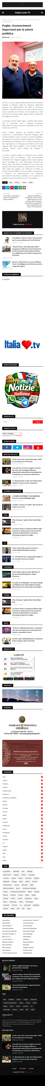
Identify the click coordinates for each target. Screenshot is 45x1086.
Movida (36, 892)
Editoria (36, 878)
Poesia (23, 812)
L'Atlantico (26, 939)
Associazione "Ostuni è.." (31, 920)
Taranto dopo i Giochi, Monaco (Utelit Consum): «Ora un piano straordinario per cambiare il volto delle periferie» (26, 976)
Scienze (22, 822)
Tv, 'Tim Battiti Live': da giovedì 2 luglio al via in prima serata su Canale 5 (27, 558)
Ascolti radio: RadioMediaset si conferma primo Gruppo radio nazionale (27, 640)
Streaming (23, 833)
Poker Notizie (6, 947)
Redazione (6, 37)
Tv (23, 843)
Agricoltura (6, 871)
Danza (20, 878)
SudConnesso (27, 950)
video (23, 860)
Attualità (29, 871)
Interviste (23, 794)
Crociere (23, 784)
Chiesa (23, 780)
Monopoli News (28, 942)
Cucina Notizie (6, 926)
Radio (23, 815)
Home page (6, 20)
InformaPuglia (27, 934)
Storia (5, 902)
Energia (14, 881)
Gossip (16, 885)
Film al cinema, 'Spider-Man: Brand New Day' (26, 521)
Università (27, 905)
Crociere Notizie (28, 923)
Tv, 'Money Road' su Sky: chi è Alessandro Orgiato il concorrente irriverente (27, 482)
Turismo (23, 839)
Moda (23, 801)
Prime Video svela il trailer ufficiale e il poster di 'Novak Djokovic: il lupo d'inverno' (26, 574)
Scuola (13, 898)
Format (34, 881)
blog (10, 182)
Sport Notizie (6, 950)
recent (24, 182)
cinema (23, 846)
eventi (23, 850)
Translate (18, 435)
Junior (18, 888)
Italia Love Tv (6, 937)
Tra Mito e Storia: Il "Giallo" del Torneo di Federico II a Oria (27, 506)
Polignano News (28, 947)
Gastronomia (23, 791)
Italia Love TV (22, 12)
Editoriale (6, 881)
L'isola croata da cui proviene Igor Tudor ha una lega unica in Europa (27, 460)
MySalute (26, 945)
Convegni (31, 875)
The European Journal (9, 953)
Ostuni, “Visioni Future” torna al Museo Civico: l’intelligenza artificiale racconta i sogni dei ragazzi (27, 264)
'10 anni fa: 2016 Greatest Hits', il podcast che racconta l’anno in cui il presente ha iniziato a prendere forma (27, 630)
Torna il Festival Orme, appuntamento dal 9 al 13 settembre (26, 986)
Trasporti (6, 905)
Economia (28, 878)
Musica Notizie (7, 945)
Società (20, 898)
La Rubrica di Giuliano (23, 798)
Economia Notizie (7, 928)
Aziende (16, 875)
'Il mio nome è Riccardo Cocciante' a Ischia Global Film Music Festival (25, 549)
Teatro (23, 836)
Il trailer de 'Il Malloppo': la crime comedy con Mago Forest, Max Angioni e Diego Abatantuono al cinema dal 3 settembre (27, 585)
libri (23, 857)
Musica (23, 805)
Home (14, 1068)
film (23, 853)
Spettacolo (23, 826)
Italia (31, 885)
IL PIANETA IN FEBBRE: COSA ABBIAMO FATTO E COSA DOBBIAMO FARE (26, 497)
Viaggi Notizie (27, 953)
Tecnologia (29, 902)
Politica (17, 182)
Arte (23, 777)
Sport (23, 829)
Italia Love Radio (8, 888)
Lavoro (5, 892)
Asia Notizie (6, 920)
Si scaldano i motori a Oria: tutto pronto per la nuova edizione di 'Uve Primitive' (27, 239)
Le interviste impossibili (17, 892)
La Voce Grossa (7, 939)
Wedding (36, 905)
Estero (28, 881)
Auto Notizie (6, 923)
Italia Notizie (27, 937)
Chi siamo (23, 1068)
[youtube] (38, 447)
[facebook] (7, 447)
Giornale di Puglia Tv (9, 934)
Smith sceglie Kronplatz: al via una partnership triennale (24, 967)
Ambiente (16, 871)
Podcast (23, 808)
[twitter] (17, 447)
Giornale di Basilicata (30, 928)
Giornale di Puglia (29, 931)
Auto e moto (7, 875)
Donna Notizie (27, 926)
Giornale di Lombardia (9, 931)
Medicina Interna (7, 942)
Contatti (31, 1068)
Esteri (21, 881)
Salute (13, 20)
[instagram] (27, 447)
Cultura (23, 787)
